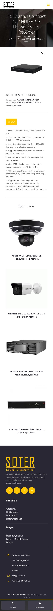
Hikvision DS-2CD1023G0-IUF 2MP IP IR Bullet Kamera (26, 315)
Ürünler (27, 37)
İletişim (9, 542)
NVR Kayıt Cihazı (33, 102)
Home (19, 37)
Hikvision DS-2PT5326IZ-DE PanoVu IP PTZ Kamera (26, 257)
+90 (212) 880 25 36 (21, 581)
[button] (42, 53)
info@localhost (18, 576)
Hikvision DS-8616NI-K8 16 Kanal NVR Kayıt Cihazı (26, 431)
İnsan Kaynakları (14, 536)
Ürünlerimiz (12, 515)
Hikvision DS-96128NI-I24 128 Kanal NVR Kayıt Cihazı (26, 373)
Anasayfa (10, 509)
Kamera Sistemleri (25, 100)
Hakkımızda (12, 512)
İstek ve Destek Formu (17, 539)
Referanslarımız (14, 519)
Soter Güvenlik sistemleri (17, 594)
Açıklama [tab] (11, 122)
